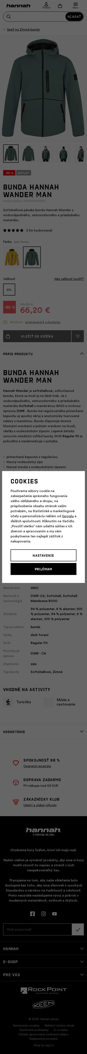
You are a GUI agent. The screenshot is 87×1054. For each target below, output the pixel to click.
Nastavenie (43, 555)
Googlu (68, 516)
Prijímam (43, 569)
